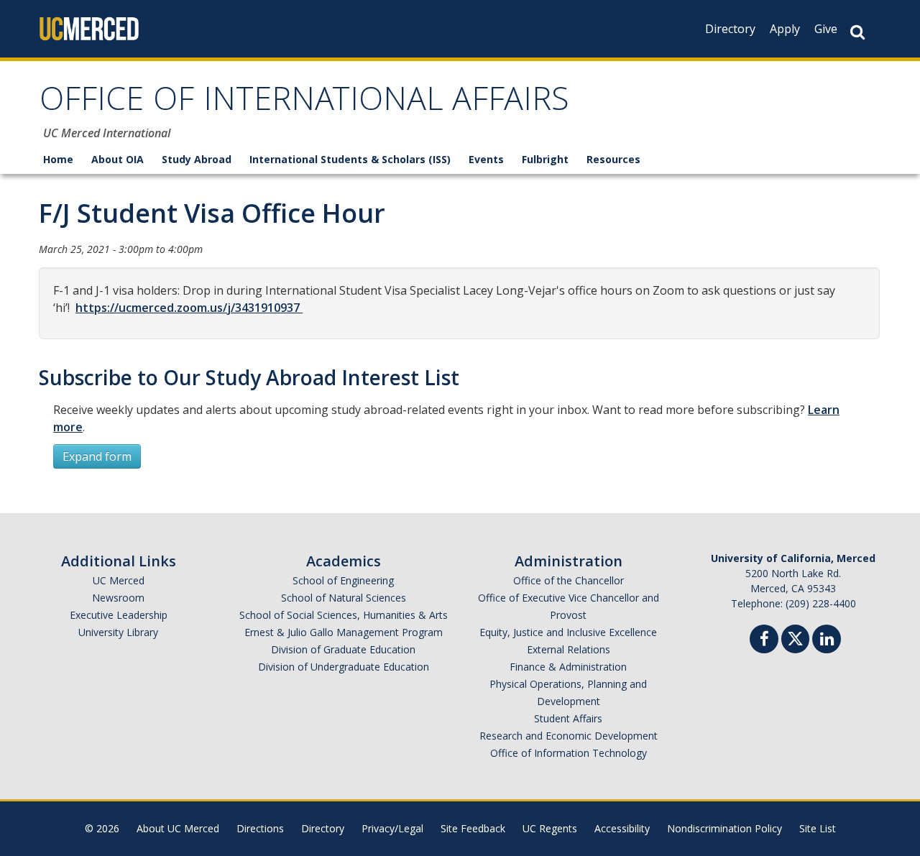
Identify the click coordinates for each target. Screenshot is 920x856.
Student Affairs (568, 718)
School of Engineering (343, 580)
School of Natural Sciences (343, 597)
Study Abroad (196, 159)
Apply (785, 29)
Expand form (97, 456)
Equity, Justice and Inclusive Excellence (568, 632)
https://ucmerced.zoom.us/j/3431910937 (189, 308)
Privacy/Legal (392, 828)
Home (58, 159)
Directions (260, 828)
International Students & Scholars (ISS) (350, 159)
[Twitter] (795, 637)
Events (486, 159)
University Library (118, 632)
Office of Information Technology (568, 753)
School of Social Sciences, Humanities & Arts (343, 615)
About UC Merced (178, 828)
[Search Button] (857, 32)
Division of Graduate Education (343, 649)
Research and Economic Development (568, 735)
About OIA (117, 159)
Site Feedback (473, 828)
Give (825, 29)
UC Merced (118, 580)
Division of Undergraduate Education (343, 666)
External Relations (568, 649)
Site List (817, 828)
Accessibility (622, 828)
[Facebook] (764, 641)
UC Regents (550, 828)
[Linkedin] (826, 641)
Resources (613, 159)
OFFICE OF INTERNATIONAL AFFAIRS (304, 103)
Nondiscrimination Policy (724, 828)
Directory (730, 29)
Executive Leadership (118, 615)
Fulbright (545, 159)
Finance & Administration (568, 666)
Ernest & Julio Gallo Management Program (343, 632)
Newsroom (118, 597)
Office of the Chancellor (568, 580)
